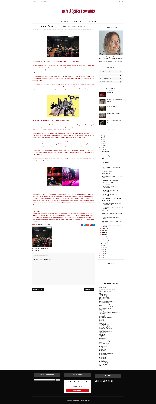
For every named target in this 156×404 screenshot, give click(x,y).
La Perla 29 (101, 319)
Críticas (67, 21)
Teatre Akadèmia (103, 346)
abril (103, 236)
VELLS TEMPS (111, 107)
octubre (104, 155)
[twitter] (120, 1)
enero (104, 242)
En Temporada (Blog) (104, 302)
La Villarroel (101, 320)
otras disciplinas (76, 29)
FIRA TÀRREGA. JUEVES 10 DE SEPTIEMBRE (109, 195)
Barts (100, 290)
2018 (102, 143)
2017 (102, 145)
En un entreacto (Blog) (104, 304)
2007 (102, 257)
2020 (102, 139)
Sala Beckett (102, 335)
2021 (102, 137)
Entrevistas (92, 21)
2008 (102, 255)
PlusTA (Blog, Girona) (104, 327)
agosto (104, 228)
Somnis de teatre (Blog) (104, 341)
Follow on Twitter (105, 71)
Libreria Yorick (102, 322)
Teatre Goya (102, 347)
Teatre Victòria (102, 358)
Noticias (75, 21)
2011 (102, 249)
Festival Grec (102, 309)
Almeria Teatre (102, 287)
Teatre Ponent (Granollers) (105, 356)
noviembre (105, 153)
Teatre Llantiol (102, 350)
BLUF (103, 158)
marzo (104, 238)
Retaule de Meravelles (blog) (106, 331)
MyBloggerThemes (85, 400)
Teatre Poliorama (103, 354)
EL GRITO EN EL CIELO (107, 171)
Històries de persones (113, 114)
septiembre (105, 157)
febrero (104, 240)
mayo (103, 234)
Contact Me (43, 1)
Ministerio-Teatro (103, 323)
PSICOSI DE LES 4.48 (107, 173)
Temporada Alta (103, 364)
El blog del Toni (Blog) (104, 298)
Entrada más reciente (38, 289)
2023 (102, 134)
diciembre (105, 151)
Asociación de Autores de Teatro (107, 289)
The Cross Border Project (87, 29)
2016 (102, 147)
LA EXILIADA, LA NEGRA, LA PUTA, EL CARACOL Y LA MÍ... (111, 204)
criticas (54, 29)
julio (103, 230)
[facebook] (117, 1)
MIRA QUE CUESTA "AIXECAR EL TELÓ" (112, 198)
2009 (102, 253)
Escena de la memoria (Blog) (106, 306)
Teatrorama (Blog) (103, 362)
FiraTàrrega (101, 311)
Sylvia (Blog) (102, 342)
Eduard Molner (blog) (104, 297)
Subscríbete (77, 390)
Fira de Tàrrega (68, 29)
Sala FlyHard (102, 337)
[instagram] (122, 1)
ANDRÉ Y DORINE (106, 200)
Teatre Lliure (102, 352)
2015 (102, 149)
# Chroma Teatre (40, 224)
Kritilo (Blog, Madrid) (104, 315)
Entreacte (101, 305)
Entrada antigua (89, 289)
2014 (102, 243)
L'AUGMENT (105, 211)
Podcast (83, 21)
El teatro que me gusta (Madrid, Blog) (108, 301)
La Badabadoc (102, 316)
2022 (102, 136)
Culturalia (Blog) (103, 296)
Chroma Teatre (47, 29)
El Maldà (101, 300)
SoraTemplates (75, 400)
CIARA (103, 165)
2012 (102, 247)
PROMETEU (110, 93)
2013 (102, 245)
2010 (102, 251)
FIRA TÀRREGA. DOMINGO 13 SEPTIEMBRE (40, 249)
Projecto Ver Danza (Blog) (105, 328)
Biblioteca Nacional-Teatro (105, 291)
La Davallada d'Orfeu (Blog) (105, 317)
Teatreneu (101, 360)
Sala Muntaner (102, 338)
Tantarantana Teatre (104, 343)
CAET (100, 293)
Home (35, 1)
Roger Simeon (102, 332)
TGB (100, 365)
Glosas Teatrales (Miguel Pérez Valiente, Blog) (110, 312)
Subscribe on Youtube (106, 78)
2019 (102, 141)
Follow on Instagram (106, 81)
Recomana (101, 330)
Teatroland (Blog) (103, 361)
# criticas (48, 224)
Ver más (120, 61)
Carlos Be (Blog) (103, 294)
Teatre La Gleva (102, 349)
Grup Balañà (102, 313)
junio (103, 232)
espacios (62, 29)
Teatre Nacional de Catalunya (106, 353)
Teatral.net (101, 345)
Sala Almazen (102, 334)
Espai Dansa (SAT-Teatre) (105, 308)
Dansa (57, 29)
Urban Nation (63, 31)
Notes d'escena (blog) (104, 324)
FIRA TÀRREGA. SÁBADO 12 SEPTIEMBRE (109, 187)
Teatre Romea (102, 357)
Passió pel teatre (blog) (104, 326)
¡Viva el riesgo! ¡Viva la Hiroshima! (110, 180)
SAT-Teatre (101, 339)
